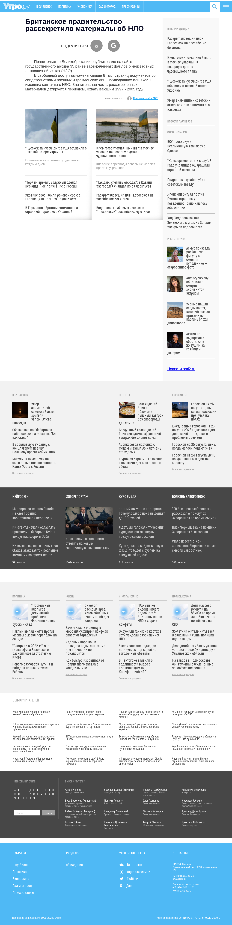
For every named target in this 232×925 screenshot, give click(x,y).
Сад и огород (107, 7)
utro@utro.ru (179, 879)
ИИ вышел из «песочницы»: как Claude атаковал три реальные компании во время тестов (140, 761)
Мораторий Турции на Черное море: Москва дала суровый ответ (32, 760)
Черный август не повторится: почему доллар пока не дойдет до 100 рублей (34, 737)
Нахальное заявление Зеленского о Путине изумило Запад (138, 747)
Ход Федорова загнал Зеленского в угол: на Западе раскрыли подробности (194, 747)
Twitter (132, 879)
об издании (74, 865)
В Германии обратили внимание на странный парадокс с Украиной (51, 210)
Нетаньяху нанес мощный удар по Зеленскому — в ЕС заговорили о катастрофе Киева (32, 749)
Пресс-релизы (131, 7)
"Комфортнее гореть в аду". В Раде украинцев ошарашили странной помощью (85, 761)
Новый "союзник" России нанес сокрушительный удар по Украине (85, 713)
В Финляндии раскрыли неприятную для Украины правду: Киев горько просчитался (36, 727)
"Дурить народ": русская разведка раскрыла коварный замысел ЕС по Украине (139, 727)
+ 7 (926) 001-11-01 (183, 887)
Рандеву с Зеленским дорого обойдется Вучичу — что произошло (194, 737)
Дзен (130, 886)
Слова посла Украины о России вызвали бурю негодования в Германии (88, 725)
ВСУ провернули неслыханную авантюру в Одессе (89, 737)
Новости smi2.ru (181, 369)
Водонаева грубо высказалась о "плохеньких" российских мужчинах (123, 210)
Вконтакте (134, 865)
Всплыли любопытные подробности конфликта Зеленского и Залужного (139, 737)
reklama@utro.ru (182, 890)
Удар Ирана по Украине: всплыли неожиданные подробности (31, 713)
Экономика (84, 7)
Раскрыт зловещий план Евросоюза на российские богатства (125, 197)
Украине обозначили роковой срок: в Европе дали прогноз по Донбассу (52, 197)
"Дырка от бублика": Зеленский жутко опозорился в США (193, 713)
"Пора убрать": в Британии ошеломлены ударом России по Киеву (194, 725)
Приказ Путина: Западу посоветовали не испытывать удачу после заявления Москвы (141, 714)
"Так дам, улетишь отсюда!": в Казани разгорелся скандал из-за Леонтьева (124, 184)
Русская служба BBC (145, 98)
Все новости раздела (23, 473)
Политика (64, 7)
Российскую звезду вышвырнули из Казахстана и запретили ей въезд (86, 747)
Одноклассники (138, 872)
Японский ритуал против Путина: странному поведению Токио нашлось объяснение (193, 761)
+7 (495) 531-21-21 (183, 875)
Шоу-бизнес (44, 7)
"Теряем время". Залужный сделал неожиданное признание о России (51, 184)
